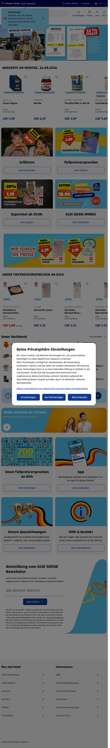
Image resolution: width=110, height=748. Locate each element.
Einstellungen (28, 397)
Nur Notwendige (54, 397)
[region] (54, 374)
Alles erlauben (79, 397)
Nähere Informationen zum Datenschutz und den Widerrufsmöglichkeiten (52, 388)
